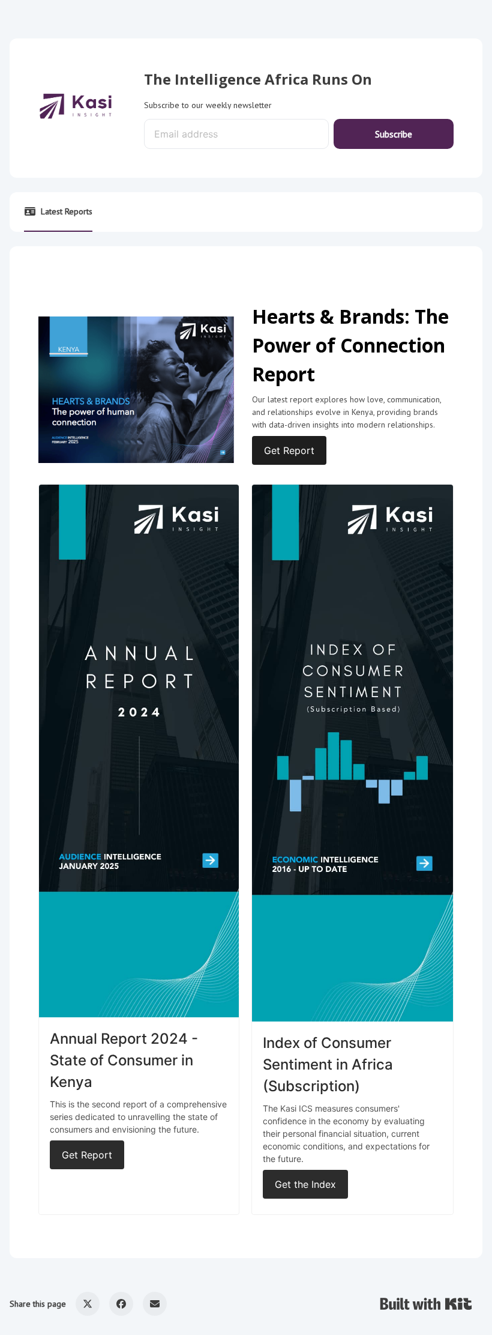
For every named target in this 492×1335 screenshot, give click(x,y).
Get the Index (305, 1184)
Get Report (289, 450)
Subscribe (393, 134)
